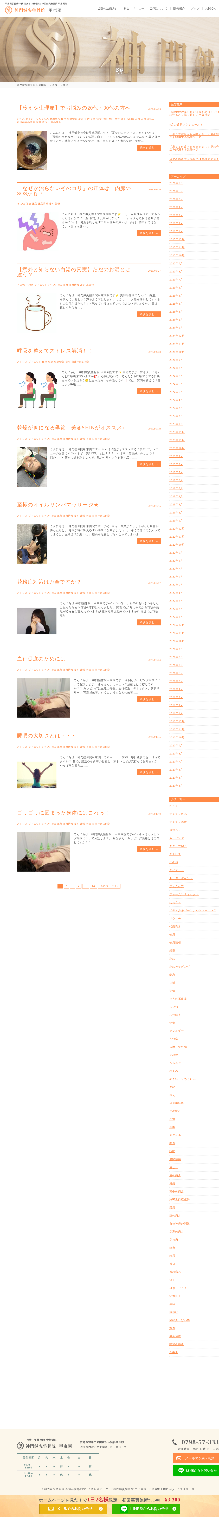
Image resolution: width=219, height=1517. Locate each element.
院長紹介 (179, 8)
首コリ (46, 122)
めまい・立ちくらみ (37, 119)
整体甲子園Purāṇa (163, 1489)
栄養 (99, 119)
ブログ (195, 8)
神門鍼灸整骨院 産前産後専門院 (65, 1489)
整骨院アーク (99, 1489)
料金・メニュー (134, 8)
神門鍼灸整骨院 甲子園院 (129, 1489)
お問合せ (211, 8)
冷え (80, 119)
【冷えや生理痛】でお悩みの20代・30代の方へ (74, 108)
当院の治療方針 (108, 8)
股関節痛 (132, 119)
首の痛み (56, 122)
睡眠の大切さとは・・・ (46, 735)
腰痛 (140, 119)
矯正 (123, 119)
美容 (68, 361)
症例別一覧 (187, 1489)
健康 (34, 203)
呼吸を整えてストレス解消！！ (55, 350)
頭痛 (38, 122)
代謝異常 (55, 119)
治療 (105, 119)
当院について (159, 8)
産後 (117, 119)
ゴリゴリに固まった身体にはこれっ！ (63, 813)
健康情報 (72, 119)
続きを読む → (149, 147)
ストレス (22, 361)
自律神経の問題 (26, 122)
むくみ (21, 119)
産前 (111, 119)
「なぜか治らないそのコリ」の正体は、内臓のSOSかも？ (74, 190)
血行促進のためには (41, 658)
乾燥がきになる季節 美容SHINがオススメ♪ (71, 427)
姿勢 (93, 119)
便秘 (63, 119)
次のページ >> (109, 886)
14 (93, 886)
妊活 (87, 119)
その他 (21, 203)
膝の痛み (149, 119)
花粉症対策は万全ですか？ (49, 582)
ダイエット (40, 285)
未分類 (90, 285)
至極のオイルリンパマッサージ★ (58, 504)
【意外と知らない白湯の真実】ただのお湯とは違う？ (74, 272)
